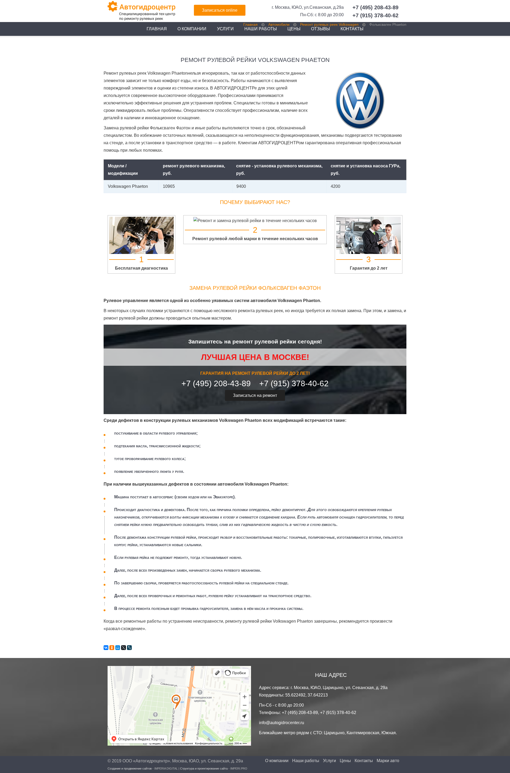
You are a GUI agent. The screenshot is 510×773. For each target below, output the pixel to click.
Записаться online (219, 10)
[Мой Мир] (117, 647)
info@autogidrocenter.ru (281, 722)
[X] (123, 647)
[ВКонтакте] (106, 647)
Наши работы (305, 760)
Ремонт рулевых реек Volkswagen (329, 24)
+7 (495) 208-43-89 (375, 7)
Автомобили (279, 24)
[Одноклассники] (111, 647)
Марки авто (388, 760)
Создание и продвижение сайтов (130, 768)
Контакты (364, 760)
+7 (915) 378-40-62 (375, 15)
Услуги (225, 29)
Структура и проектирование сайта (204, 768)
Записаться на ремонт (255, 395)
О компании (191, 29)
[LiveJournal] (129, 647)
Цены (345, 760)
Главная (157, 29)
